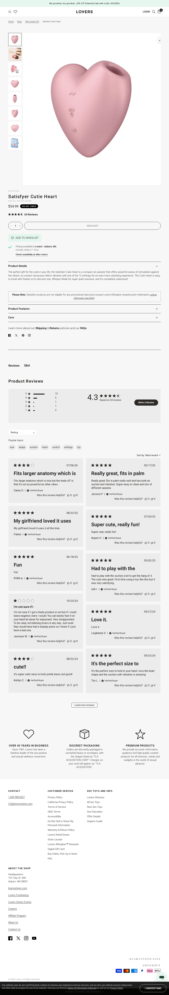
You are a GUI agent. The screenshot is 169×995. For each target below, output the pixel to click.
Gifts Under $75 (32, 21)
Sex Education (94, 811)
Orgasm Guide (94, 821)
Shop (19, 21)
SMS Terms (54, 811)
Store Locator (55, 839)
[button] (24, 238)
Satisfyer (13, 191)
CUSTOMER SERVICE (60, 791)
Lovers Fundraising (18, 895)
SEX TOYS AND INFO (100, 791)
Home (11, 21)
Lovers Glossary (95, 797)
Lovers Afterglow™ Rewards (63, 844)
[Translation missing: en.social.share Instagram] (30, 335)
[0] (158, 12)
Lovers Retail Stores (58, 834)
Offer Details (94, 816)
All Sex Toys (93, 802)
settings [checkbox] (68, 447)
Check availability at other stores (32, 254)
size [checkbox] (12, 447)
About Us (13, 922)
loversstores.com (17, 888)
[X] (17, 335)
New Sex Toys (94, 806)
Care (11, 317)
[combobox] (149, 455)
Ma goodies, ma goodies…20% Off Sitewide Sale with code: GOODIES (84, 3)
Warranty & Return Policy (61, 829)
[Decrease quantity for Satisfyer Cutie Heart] (10, 226)
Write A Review (146, 402)
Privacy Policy (55, 797)
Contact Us (14, 929)
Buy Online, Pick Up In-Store (62, 853)
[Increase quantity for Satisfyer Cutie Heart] (19, 226)
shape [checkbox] (22, 447)
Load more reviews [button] (84, 705)
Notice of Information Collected (82, 988)
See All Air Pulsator (19, 201)
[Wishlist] (15, 11)
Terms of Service (57, 806)
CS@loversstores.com (20, 803)
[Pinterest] (24, 335)
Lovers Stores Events (19, 902)
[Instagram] (27, 938)
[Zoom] (160, 40)
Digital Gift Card (56, 849)
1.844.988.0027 (16, 797)
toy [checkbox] (79, 447)
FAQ (50, 858)
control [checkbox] (56, 447)
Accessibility (54, 816)
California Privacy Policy (60, 802)
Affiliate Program (17, 915)
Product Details (17, 266)
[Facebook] (10, 335)
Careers (12, 908)
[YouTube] (35, 938)
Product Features (19, 308)
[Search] (153, 12)
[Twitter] (19, 938)
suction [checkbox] (33, 447)
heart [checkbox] (45, 447)
